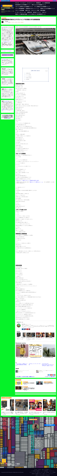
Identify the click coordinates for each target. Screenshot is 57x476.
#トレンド (13, 22)
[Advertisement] (35, 61)
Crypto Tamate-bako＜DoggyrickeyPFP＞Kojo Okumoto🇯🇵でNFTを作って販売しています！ (48, 364)
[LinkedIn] (29, 329)
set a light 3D (22, 2)
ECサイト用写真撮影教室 (19, 8)
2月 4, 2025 (25, 384)
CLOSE (46, 70)
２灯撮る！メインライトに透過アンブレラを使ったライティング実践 (21, 339)
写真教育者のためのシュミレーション (32, 8)
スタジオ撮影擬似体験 (46, 2)
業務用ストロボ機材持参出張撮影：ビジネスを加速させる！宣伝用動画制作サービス (30, 14)
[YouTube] (27, 329)
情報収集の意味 (28, 73)
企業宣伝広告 (29, 12)
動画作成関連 (42, 10)
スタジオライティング (31, 2)
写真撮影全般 (38, 2)
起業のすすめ (27, 10)
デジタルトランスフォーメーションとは (24, 370)
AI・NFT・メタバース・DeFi (20, 12)
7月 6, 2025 (45, 414)
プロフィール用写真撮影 (19, 10)
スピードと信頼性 (28, 74)
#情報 (19, 22)
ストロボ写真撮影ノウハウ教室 (10, 464)
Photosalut (17, 2)
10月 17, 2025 (18, 414)
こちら (8, 427)
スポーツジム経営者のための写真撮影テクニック (24, 6)
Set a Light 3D (4, 59)
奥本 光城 (6, 21)
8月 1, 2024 (25, 390)
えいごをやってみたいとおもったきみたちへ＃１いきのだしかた (40, 339)
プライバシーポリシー (50, 473)
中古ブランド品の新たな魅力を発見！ (49, 338)
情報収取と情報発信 (28, 77)
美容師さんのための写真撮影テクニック (47, 8)
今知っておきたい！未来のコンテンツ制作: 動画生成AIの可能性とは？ (21, 364)
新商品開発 (27, 79)
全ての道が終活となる (3, 453)
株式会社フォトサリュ (37, 12)
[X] (22, 329)
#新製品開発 (22, 22)
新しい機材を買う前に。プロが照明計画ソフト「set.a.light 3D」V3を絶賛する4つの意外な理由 (30, 339)
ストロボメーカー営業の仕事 (49, 376)
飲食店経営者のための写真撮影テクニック (22, 4)
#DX (10, 22)
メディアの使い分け (28, 76)
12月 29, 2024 (47, 383)
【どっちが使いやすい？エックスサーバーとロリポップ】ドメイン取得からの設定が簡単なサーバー (28, 389)
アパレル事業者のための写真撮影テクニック (42, 6)
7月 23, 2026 (4, 414)
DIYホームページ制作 (35, 10)
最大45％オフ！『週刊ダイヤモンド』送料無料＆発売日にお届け (27, 180)
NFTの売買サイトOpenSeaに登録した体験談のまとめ (25, 376)
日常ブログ (44, 12)
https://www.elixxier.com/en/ (5, 426)
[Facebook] (24, 329)
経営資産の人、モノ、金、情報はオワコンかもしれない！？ (46, 370)
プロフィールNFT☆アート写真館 (19, 418)
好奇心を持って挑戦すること (10, 453)
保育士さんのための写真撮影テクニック (39, 4)
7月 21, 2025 (31, 414)
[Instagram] (26, 329)
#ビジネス (16, 22)
